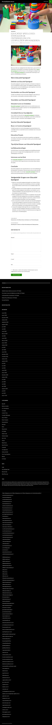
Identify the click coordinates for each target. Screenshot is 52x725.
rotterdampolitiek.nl (6, 539)
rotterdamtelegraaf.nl (6, 541)
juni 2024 (4, 326)
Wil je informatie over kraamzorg (13, 485)
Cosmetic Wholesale (6, 415)
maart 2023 (4, 338)
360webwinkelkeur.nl (6, 590)
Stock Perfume (5, 445)
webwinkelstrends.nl (6, 618)
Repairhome (4, 442)
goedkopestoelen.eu (6, 647)
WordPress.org (5, 474)
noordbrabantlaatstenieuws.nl (8, 528)
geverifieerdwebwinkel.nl (7, 609)
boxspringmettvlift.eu (6, 640)
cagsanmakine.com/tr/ (6, 679)
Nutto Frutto (4, 433)
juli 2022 (3, 347)
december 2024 (5, 317)
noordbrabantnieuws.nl (7, 530)
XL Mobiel (4, 458)
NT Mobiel (4, 431)
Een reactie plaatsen (25, 42)
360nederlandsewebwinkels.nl (8, 580)
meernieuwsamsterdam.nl (7, 522)
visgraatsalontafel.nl (6, 650)
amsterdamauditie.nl (37, 493)
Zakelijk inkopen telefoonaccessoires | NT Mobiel (11, 290)
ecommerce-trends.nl (6, 607)
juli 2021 (3, 363)
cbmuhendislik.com (6, 620)
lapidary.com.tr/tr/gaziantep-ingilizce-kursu (10, 693)
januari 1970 (4, 395)
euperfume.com (5, 673)
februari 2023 (4, 340)
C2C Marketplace (5, 408)
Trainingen (28, 484)
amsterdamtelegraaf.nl (6, 497)
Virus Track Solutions (6, 454)
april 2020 (4, 386)
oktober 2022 (4, 345)
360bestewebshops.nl (6, 563)
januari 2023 (4, 342)
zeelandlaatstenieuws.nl (7, 551)
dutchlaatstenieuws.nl (6, 503)
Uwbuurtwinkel (5, 451)
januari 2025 (4, 315)
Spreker (19, 484)
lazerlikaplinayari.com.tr (7, 631)
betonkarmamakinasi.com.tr (7, 663)
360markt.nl (4, 569)
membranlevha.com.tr (6, 654)
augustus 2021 (5, 361)
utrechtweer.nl (5, 549)
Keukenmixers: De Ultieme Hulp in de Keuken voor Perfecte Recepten (24, 219)
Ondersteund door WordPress (7, 723)
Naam (12, 253)
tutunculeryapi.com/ (6, 702)
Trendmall (13, 31)
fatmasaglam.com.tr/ (6, 712)
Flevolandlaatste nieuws (8, 1)
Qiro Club (4, 438)
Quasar (3, 440)
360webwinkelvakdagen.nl (7, 594)
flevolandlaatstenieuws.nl (7, 507)
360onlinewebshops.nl (6, 582)
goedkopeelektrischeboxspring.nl (8, 634)
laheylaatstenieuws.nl (6, 518)
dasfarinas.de (5, 670)
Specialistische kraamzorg (10, 484)
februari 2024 (4, 333)
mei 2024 (4, 329)
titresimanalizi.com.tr (6, 627)
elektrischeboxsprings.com (7, 636)
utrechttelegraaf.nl (6, 547)
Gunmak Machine (5, 300)
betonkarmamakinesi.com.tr (7, 661)
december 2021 (5, 354)
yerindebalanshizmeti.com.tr (8, 624)
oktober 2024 (4, 319)
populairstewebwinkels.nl (7, 613)
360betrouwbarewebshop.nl (8, 567)
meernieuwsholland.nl (6, 524)
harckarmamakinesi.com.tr (7, 657)
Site (12, 264)
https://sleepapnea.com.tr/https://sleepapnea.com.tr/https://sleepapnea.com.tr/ (17, 493)
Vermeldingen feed (5, 469)
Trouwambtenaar (35, 484)
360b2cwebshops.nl (6, 561)
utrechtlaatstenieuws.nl (7, 545)
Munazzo (3, 424)
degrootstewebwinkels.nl (7, 605)
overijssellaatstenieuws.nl (7, 535)
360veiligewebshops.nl (6, 586)
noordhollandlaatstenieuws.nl (8, 533)
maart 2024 (4, 331)
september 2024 (5, 322)
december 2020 (5, 374)
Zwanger (19, 485)
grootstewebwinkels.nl (6, 611)
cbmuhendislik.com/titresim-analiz (9, 666)
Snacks (5, 484)
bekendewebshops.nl (6, 599)
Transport (31, 484)
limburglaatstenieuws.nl (7, 520)
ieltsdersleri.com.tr (6, 698)
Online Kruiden (5, 435)
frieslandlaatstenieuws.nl (7, 509)
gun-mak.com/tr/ (5, 682)
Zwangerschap (23, 485)
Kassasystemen (5, 422)
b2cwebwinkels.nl (5, 597)
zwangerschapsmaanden (29, 485)
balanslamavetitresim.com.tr (8, 622)
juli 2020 (3, 379)
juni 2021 (4, 365)
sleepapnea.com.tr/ (6, 716)
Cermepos (4, 410)
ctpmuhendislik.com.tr (6, 700)
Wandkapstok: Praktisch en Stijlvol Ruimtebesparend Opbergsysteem (24, 223)
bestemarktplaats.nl (6, 601)
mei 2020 (4, 384)
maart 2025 (4, 313)
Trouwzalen (40, 484)
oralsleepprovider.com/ (7, 707)
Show (3, 484)
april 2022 (4, 349)
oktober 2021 (4, 358)
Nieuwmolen (4, 429)
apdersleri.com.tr (5, 695)
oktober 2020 (4, 377)
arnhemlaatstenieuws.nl (7, 499)
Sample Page (46, 1)
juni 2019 (4, 393)
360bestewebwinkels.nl (7, 565)
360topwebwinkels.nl (6, 584)
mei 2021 (4, 368)
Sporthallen (16, 484)
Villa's (3, 485)
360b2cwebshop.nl (6, 559)
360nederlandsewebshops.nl (8, 578)
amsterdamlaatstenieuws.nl (7, 495)
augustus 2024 (5, 324)
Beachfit (3, 403)
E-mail (12, 259)
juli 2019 (3, 390)
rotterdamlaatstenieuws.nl (7, 537)
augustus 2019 (5, 388)
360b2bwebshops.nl (6, 557)
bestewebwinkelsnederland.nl (8, 603)
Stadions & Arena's (23, 484)
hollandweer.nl (5, 516)
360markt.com (5, 576)
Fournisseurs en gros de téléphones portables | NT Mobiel (13, 293)
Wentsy (3, 456)
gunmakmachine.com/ (6, 714)
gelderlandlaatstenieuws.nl (7, 512)
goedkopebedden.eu (6, 645)
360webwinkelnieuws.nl (7, 592)
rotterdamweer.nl (5, 543)
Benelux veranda (5, 406)
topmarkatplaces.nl (6, 615)
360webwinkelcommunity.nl (8, 588)
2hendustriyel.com (6, 677)
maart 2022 (4, 351)
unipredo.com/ (5, 689)
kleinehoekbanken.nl (6, 638)
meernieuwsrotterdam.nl (7, 526)
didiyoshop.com (5, 675)
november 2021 (5, 356)
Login (3, 467)
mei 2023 (4, 335)
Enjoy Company (5, 419)
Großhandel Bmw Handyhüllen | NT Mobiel (10, 295)
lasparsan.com (5, 652)
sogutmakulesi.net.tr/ (6, 705)
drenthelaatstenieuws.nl (7, 501)
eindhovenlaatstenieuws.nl (7, 505)
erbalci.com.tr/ (5, 709)
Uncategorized (5, 449)
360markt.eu (4, 571)
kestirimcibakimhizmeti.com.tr (8, 629)
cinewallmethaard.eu (6, 643)
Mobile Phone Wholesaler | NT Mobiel (9, 297)
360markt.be (4, 573)
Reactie (13, 237)
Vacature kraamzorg (45, 484)
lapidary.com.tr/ (5, 686)
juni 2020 (4, 381)
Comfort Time (4, 413)
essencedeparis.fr (5, 668)
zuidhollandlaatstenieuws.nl (7, 554)
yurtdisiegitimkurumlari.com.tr (8, 691)
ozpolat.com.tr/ (5, 684)
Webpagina (6, 485)
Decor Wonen (4, 417)
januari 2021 (4, 372)
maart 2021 (4, 370)
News (3, 426)
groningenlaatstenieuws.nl (7, 514)
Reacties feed (4, 471)
